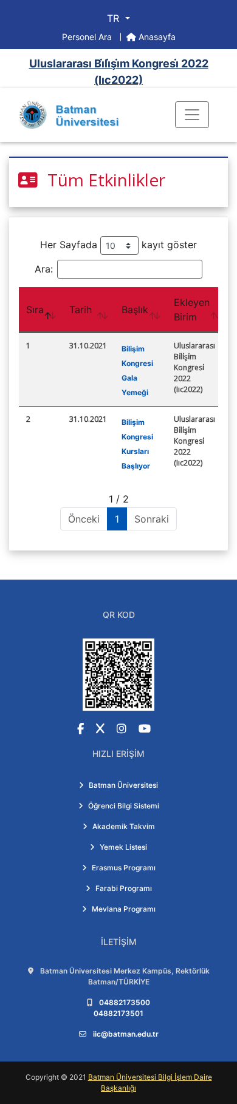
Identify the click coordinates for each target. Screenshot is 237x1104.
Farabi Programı (123, 888)
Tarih (80, 309)
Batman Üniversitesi (123, 785)
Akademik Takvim (123, 826)
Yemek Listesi (123, 847)
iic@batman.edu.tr (126, 1033)
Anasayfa (156, 37)
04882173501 (118, 1013)
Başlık (135, 309)
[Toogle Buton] (192, 114)
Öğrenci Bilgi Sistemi (123, 805)
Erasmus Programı (124, 867)
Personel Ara (88, 37)
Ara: (44, 269)
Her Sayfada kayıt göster (118, 245)
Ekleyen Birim (192, 309)
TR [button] (114, 18)
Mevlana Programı (124, 908)
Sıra (35, 309)
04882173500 (124, 1002)
